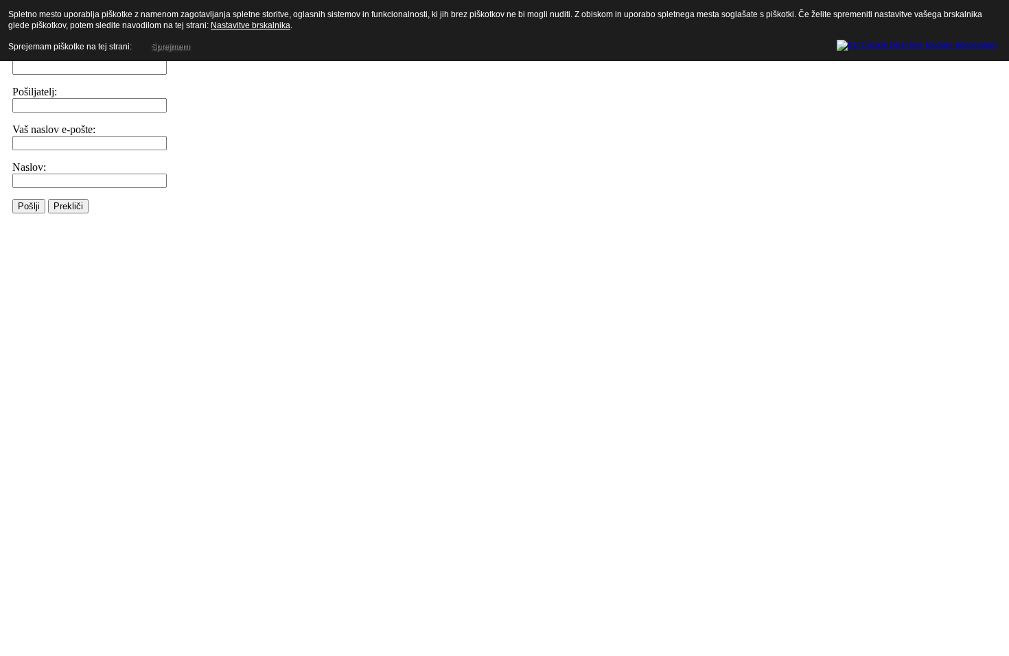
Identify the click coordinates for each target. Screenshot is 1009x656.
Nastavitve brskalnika (250, 25)
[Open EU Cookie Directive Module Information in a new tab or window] (917, 43)
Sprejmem (170, 46)
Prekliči (68, 206)
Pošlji (29, 206)
